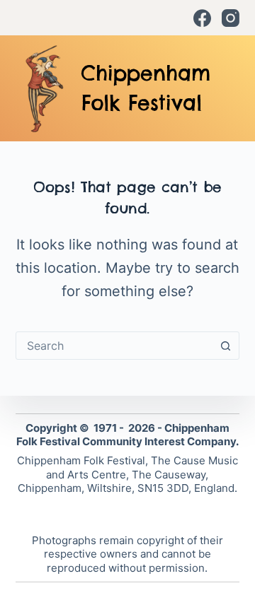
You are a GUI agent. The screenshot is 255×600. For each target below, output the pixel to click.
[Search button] (225, 345)
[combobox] (114, 345)
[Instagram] (230, 18)
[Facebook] (202, 18)
